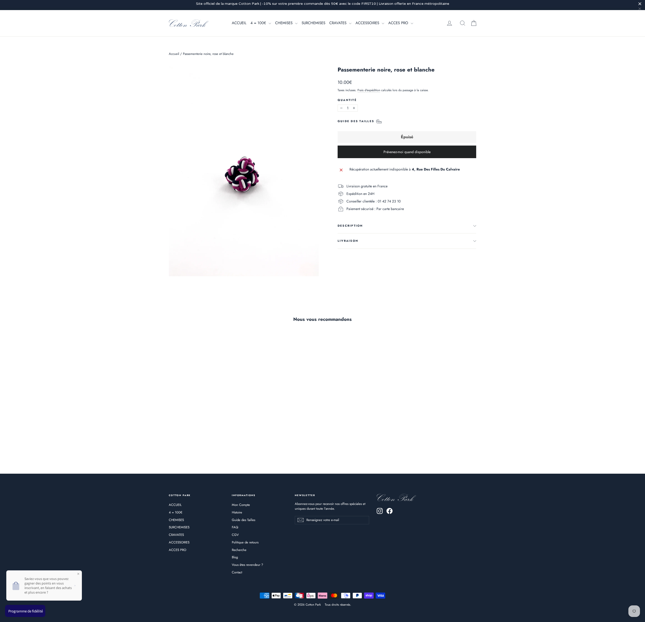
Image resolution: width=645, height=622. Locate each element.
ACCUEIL (239, 23)
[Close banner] (639, 3)
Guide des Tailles (243, 519)
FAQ (235, 527)
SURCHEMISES (313, 23)
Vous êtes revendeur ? (247, 564)
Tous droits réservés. (338, 604)
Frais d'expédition (369, 90)
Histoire (237, 512)
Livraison (348, 241)
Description (350, 226)
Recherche (239, 549)
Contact (237, 572)
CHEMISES (284, 23)
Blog (235, 557)
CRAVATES (338, 23)
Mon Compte (241, 504)
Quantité (347, 100)
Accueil (174, 53)
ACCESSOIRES (368, 23)
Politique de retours (245, 542)
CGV (235, 534)
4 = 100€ (258, 23)
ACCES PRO (398, 23)
